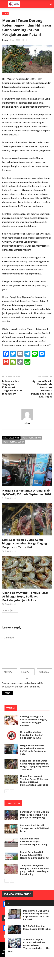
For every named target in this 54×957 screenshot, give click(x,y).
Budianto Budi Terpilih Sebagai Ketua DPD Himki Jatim (34, 828)
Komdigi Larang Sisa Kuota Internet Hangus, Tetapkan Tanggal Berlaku (33, 721)
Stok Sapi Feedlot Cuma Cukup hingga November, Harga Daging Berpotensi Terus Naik (24, 543)
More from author (31, 438)
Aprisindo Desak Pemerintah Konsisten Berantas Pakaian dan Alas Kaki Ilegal (41, 388)
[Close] (8, 903)
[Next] (12, 791)
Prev (7, 611)
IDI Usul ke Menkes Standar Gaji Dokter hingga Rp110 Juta (31, 734)
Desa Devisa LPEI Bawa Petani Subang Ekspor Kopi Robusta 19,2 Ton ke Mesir (36, 915)
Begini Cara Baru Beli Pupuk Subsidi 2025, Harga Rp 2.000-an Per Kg (34, 854)
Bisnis (5, 13)
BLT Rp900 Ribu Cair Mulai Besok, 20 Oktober (37, 927)
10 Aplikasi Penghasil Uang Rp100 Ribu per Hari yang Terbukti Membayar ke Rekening (34, 870)
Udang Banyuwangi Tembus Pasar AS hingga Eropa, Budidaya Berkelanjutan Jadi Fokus (25, 596)
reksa (5, 40)
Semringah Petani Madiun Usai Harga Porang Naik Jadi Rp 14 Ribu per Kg (34, 814)
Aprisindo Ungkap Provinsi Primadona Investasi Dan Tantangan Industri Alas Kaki (29, 945)
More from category (13, 442)
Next (13, 611)
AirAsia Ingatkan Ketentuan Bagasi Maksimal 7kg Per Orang (34, 841)
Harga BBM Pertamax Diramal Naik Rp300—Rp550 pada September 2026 (26, 492)
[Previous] (6, 791)
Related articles (11, 438)
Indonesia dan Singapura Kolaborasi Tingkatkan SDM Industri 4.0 (12, 387)
